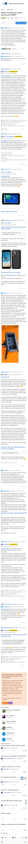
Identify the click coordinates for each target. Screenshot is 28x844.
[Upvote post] (20, 49)
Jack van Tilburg (7, 172)
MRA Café (3, 18)
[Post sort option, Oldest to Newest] (3, 23)
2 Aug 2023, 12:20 (10, 73)
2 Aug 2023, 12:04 (19, 28)
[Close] (25, 674)
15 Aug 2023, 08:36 (10, 632)
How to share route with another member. (13, 745)
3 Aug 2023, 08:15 (10, 224)
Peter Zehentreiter (8, 758)
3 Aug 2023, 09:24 (16, 374)
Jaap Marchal (6, 28)
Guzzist (5, 747)
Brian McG (6, 769)
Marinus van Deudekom (9, 136)
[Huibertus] (2, 792)
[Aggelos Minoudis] (2, 758)
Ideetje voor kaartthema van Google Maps (13, 824)
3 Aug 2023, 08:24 (17, 293)
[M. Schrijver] (2, 827)
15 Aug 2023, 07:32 (19, 606)
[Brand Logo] (5, 4)
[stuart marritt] (2, 769)
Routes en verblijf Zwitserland (9, 790)
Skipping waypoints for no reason (11, 766)
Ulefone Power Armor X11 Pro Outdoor (10, 272)
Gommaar (5, 293)
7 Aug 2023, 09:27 (17, 470)
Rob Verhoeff (6, 71)
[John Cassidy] (2, 748)
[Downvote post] (25, 49)
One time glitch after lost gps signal (11, 800)
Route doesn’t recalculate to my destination (13, 756)
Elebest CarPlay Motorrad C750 (9, 211)
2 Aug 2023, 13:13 (10, 138)
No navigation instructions (9, 777)
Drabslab (5, 374)
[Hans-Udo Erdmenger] (2, 782)
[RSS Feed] (24, 18)
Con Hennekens (7, 792)
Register (5, 703)
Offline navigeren (6, 813)
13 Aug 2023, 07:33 (19, 491)
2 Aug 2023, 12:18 (19, 56)
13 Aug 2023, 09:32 (10, 546)
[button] (2, 842)
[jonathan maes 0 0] (2, 816)
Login (10, 703)
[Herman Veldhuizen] (2, 805)
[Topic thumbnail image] (23, 778)
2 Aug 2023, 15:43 (10, 173)
